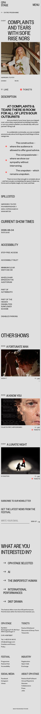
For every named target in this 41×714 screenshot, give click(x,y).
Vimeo (3, 683)
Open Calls (25, 664)
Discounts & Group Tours (30, 630)
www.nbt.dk (6, 211)
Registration (25, 661)
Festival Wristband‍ (27, 628)
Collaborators (26, 686)
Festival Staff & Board (28, 678)
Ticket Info (25, 633)
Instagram (4, 681)
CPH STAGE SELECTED (20, 563)
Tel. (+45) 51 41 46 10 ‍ (8, 639)
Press (23, 688)
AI (9, 572)
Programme (5, 661)
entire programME (11, 12)
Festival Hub (5, 664)
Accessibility (5, 666)
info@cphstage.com (8, 642)
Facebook (4, 678)
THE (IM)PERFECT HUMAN (22, 580)
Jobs (23, 691)
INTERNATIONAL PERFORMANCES (15, 591)
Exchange (24, 666)
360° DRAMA (15, 601)
